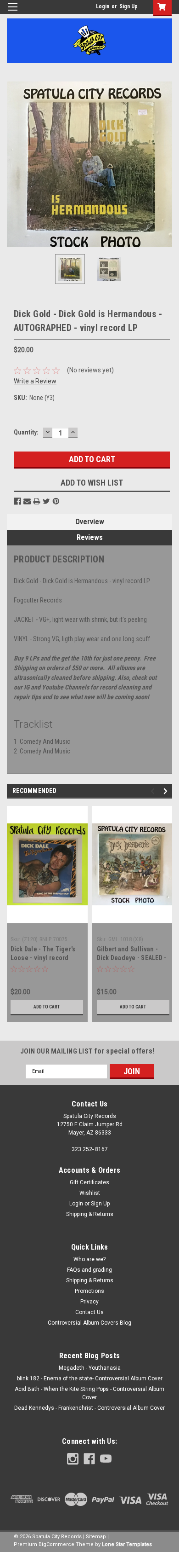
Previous (14, 164)
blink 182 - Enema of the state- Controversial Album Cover (89, 1378)
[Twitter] (46, 501)
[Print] (36, 501)
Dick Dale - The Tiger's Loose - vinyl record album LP (43, 957)
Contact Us (89, 1312)
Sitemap (96, 1537)
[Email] (27, 501)
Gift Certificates (89, 1182)
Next (165, 164)
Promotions (89, 1291)
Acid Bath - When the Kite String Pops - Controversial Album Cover (89, 1393)
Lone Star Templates (127, 1544)
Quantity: (26, 432)
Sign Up (128, 6)
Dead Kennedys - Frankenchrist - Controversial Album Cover (89, 1408)
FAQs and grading (89, 1270)
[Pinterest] (56, 501)
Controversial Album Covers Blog (89, 1323)
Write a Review (35, 381)
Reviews (90, 537)
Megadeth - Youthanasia (90, 1368)
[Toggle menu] (12, 12)
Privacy (89, 1301)
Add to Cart (47, 1006)
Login (102, 6)
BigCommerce (56, 1544)
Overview (89, 521)
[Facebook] (17, 501)
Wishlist (89, 1193)
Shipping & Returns (89, 1214)
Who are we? (89, 1259)
